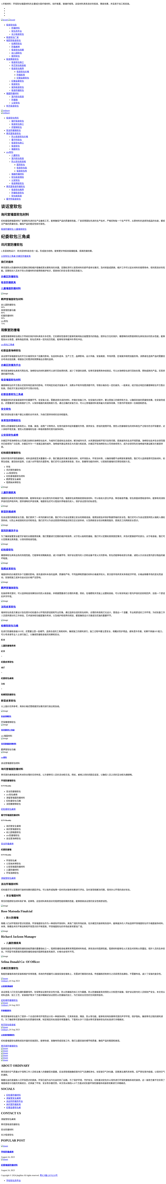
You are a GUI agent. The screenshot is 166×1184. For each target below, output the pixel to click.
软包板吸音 (16, 196)
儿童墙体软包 (20, 229)
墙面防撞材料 (12, 93)
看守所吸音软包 (13, 199)
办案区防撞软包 (9, 276)
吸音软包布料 (12, 118)
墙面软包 (15, 149)
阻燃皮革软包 (8, 568)
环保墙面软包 (6, 1011)
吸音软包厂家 (12, 37)
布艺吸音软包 (12, 106)
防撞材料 (15, 28)
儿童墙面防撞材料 (11, 288)
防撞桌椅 (15, 47)
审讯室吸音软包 (13, 133)
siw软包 (9, 152)
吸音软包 (15, 84)
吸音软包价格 (23, 72)
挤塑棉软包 (16, 127)
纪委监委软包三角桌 (12, 394)
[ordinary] (5, 110)
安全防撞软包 (6, 716)
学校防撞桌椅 (7, 1152)
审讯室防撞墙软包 (9, 1046)
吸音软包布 (22, 171)
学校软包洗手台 (13, 1180)
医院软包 (15, 56)
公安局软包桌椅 (9, 435)
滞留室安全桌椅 (13, 1098)
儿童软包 (15, 155)
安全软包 (6, 409)
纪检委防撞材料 (13, 1095)
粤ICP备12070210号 (49, 1175)
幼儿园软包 (16, 53)
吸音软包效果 (17, 50)
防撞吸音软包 (17, 193)
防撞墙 (14, 100)
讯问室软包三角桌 (8, 730)
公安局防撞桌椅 (7, 986)
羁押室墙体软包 (9, 587)
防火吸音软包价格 (19, 137)
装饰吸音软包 (17, 87)
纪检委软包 (7, 549)
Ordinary (5, 981)
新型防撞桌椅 (8, 511)
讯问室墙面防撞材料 (8, 744)
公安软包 (15, 103)
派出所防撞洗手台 (14, 1101)
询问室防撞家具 (13, 1104)
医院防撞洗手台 (9, 530)
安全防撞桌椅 (7, 844)
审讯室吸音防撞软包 (15, 186)
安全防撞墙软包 (13, 130)
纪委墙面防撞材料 (9, 1165)
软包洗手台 (16, 31)
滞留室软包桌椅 (8, 878)
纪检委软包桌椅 (8, 809)
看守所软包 (16, 140)
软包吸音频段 (17, 177)
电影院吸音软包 (13, 40)
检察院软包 (16, 43)
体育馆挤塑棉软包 (11, 420)
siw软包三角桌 (7, 345)
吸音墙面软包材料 (11, 379)
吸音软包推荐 (17, 68)
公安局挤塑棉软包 (8, 1035)
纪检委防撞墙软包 (9, 1000)
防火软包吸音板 (18, 161)
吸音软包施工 (17, 62)
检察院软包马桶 (9, 625)
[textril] (4, 20)
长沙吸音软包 (17, 34)
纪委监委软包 (23, 78)
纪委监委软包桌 (13, 1107)
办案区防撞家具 (23, 256)
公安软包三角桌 (8, 256)
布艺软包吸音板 (18, 65)
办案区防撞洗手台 (11, 365)
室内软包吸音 (17, 97)
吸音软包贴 (11, 25)
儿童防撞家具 (8, 492)
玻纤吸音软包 (17, 121)
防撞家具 (21, 75)
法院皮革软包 (8, 606)
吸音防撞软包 (17, 90)
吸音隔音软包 (12, 59)
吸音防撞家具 (8, 282)
